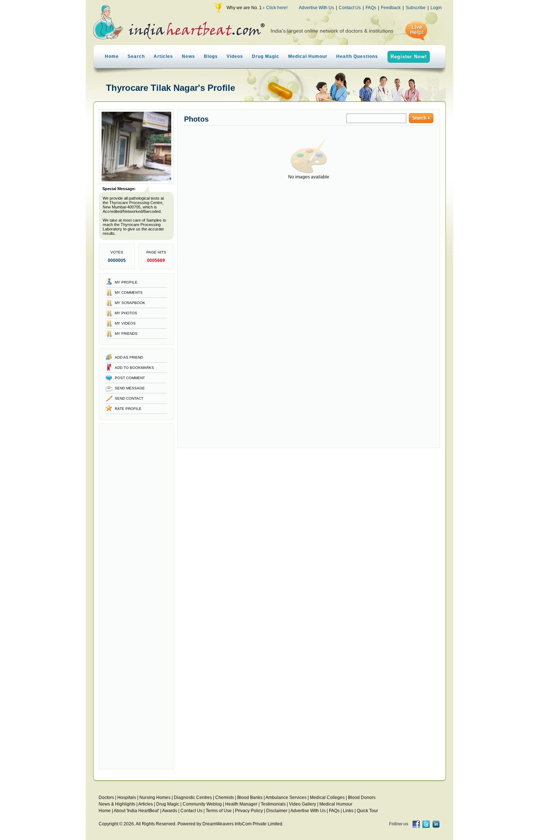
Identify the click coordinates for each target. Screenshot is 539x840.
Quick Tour (367, 810)
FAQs (371, 7)
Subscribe (416, 7)
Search (136, 56)
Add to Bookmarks (134, 368)
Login (436, 7)
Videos (235, 56)
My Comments (129, 293)
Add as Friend (129, 357)
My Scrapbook (130, 303)
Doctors (106, 797)
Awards (169, 810)
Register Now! (408, 56)
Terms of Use (219, 810)
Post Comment (130, 378)
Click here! (276, 7)
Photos (196, 119)
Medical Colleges (327, 797)
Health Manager (241, 804)
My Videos (125, 323)
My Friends (126, 334)
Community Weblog (202, 804)
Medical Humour (307, 56)
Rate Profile (128, 409)
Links (348, 810)
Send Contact (129, 398)
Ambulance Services (286, 797)
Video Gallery (302, 804)
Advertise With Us (316, 7)
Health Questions (357, 56)
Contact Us (350, 7)
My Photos (126, 313)
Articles (163, 56)
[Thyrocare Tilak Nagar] (136, 182)
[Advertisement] (136, 596)
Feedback (391, 7)
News (188, 56)
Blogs (211, 56)
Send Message (130, 388)
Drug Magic (265, 56)
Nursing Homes (154, 797)
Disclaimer (276, 810)
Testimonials (273, 804)
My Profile (126, 282)
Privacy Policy (249, 810)
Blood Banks (250, 797)
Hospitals (126, 797)
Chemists (224, 797)
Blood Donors (361, 797)
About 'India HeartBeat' (136, 810)
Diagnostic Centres (193, 797)
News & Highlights (117, 804)
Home (112, 56)
